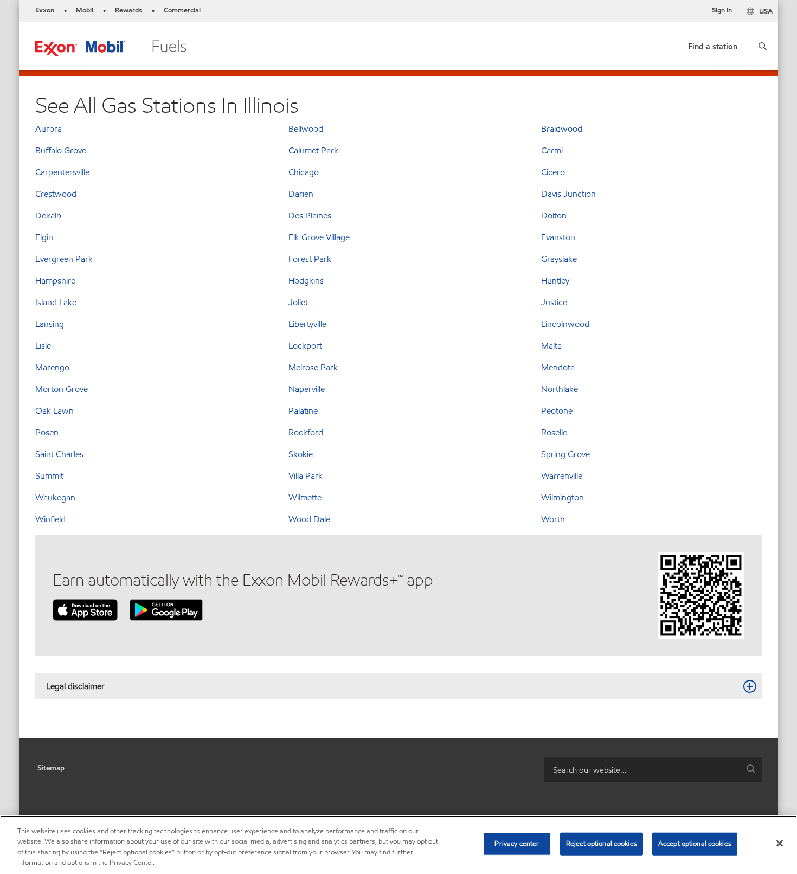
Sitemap (51, 768)
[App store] (85, 609)
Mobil (84, 10)
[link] (712, 44)
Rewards (128, 10)
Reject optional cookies (601, 844)
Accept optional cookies (694, 844)
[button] (762, 46)
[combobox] (653, 769)
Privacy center (516, 844)
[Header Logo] (111, 45)
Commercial (182, 10)
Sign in (722, 10)
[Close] (780, 843)
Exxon (44, 10)
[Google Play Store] (166, 609)
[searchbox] (642, 769)
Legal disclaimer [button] (75, 686)
